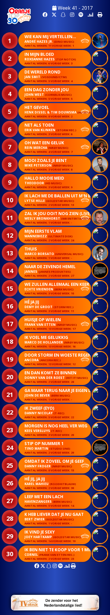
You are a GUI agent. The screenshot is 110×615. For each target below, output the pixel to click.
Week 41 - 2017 (75, 8)
